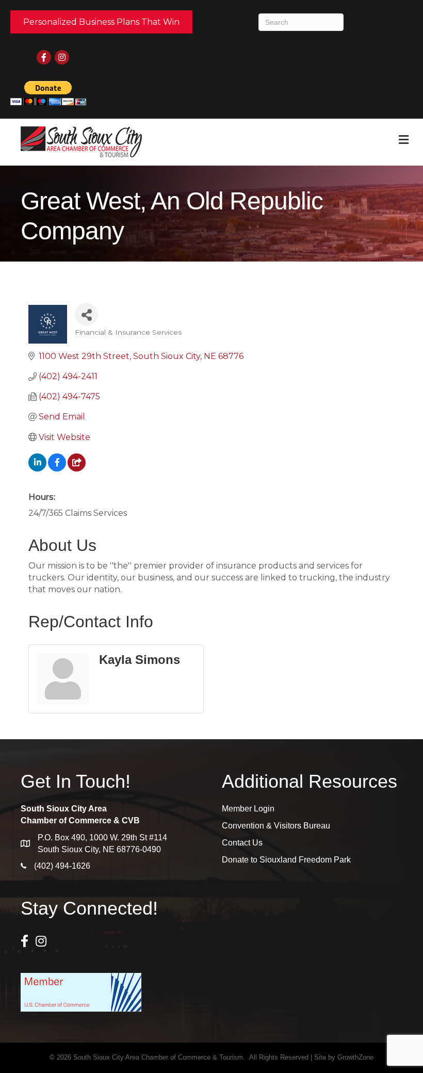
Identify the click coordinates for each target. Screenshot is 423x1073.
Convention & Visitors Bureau (276, 825)
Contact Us (242, 842)
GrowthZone (355, 1057)
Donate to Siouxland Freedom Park (286, 859)
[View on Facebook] (57, 469)
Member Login (248, 808)
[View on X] (77, 469)
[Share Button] (86, 314)
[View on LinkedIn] (37, 469)
